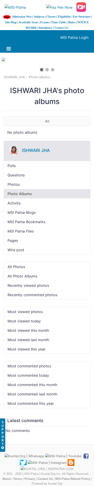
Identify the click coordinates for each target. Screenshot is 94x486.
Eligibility (64, 16)
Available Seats (28, 22)
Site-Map (11, 22)
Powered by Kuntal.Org (47, 483)
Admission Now (22, 16)
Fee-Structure (82, 16)
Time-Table (58, 22)
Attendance (45, 27)
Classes (51, 16)
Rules (71, 22)
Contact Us (61, 27)
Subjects (39, 16)
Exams (44, 22)
